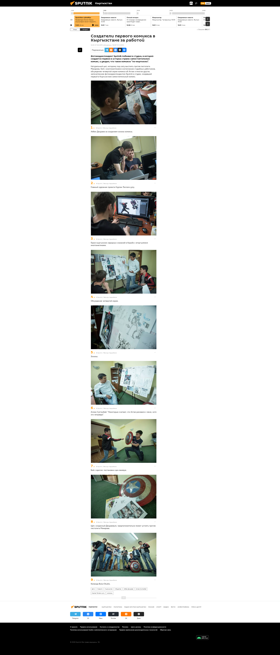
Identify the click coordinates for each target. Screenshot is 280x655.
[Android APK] (202, 637)
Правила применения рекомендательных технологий (138, 630)
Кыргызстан (109, 589)
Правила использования (88, 627)
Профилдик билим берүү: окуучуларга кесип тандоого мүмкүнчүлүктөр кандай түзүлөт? (85, 22)
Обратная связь (165, 630)
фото (93, 589)
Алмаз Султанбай (141, 589)
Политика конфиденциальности (155, 627)
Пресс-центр (196, 607)
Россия (151, 607)
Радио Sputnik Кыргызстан (135, 607)
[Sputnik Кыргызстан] (82, 6)
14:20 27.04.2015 (97, 45)
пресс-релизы (136, 627)
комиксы (109, 593)
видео (166, 607)
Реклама (125, 627)
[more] (155, 127)
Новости (99, 589)
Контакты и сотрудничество (110, 627)
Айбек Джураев (128, 589)
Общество (118, 589)
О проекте (73, 627)
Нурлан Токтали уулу (98, 593)
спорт (158, 607)
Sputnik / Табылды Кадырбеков (106, 128)
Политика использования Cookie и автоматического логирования (93, 630)
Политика (118, 607)
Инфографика (183, 607)
